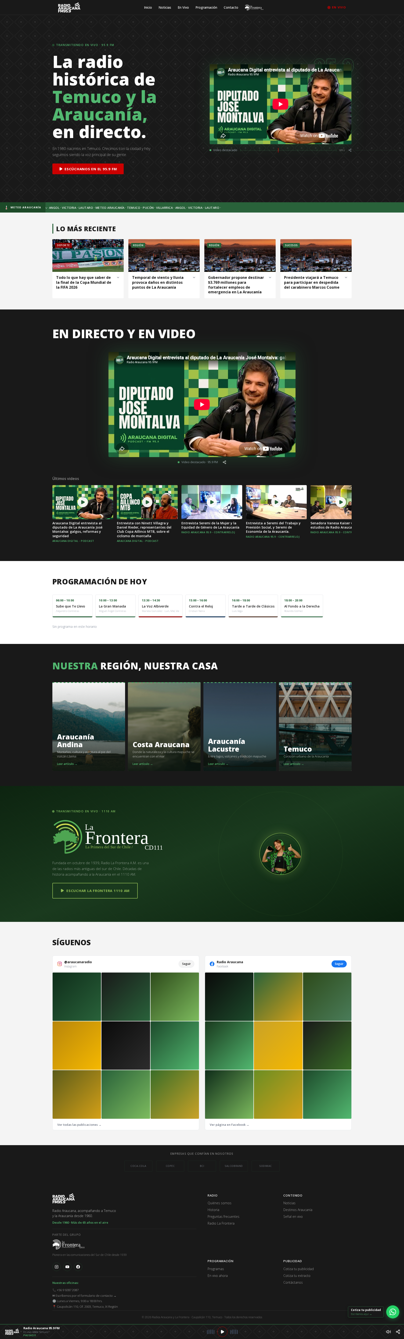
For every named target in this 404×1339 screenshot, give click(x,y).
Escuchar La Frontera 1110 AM (98, 890)
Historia (213, 1210)
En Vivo (183, 7)
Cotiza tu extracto (296, 1275)
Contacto (231, 7)
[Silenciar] (388, 1331)
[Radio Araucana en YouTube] (67, 1267)
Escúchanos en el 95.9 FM (91, 169)
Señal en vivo (293, 1216)
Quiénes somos (219, 1203)
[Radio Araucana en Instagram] (56, 1267)
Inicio (148, 7)
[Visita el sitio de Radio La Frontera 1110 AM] (68, 1245)
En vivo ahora (218, 1275)
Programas (216, 1269)
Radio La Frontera (221, 1223)
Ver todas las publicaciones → (79, 1124)
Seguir (186, 964)
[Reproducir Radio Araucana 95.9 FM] (222, 1332)
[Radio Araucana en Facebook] (78, 1267)
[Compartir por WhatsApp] (398, 1331)
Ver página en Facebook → (229, 1124)
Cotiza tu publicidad (298, 1269)
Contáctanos (293, 1282)
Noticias (165, 7)
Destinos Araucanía (297, 1210)
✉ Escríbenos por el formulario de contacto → (84, 1295)
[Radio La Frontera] (254, 7)
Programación (206, 7)
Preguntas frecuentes (223, 1216)
